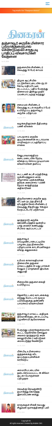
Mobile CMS (37, 423)
